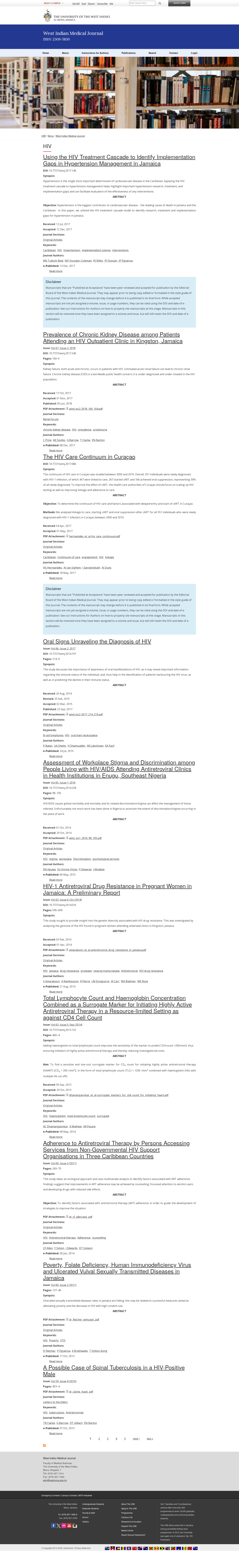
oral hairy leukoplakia (84, 735)
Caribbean (49, 250)
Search (152, 52)
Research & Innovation (131, 1521)
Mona (51, 136)
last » (150, 1438)
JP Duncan (111, 260)
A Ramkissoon (70, 981)
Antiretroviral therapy (62, 1237)
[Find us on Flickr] (63, 1527)
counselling (99, 1237)
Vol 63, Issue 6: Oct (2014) (66, 900)
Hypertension (71, 250)
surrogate (103, 1116)
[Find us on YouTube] (69, 1527)
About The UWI (128, 1504)
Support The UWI (128, 1526)
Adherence (83, 1237)
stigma (53, 859)
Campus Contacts (69, 1495)
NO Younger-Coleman (78, 260)
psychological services (106, 859)
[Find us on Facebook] (53, 1527)
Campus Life (127, 1517)
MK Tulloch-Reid (53, 260)
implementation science (96, 250)
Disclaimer (68, 1548)
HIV (59, 250)
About (65, 52)
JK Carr (115, 981)
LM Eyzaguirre (100, 981)
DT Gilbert (76, 1423)
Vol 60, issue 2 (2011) (63, 1285)
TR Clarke (49, 1423)
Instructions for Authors (95, 52)
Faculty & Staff (88, 1512)
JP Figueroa (126, 260)
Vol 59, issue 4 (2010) (63, 1381)
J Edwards (71, 1248)
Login (194, 52)
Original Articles (52, 240)
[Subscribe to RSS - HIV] (44, 1446)
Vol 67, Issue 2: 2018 (63, 348)
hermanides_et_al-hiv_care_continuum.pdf (94, 536)
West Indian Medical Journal (70, 136)
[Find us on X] (59, 1527)
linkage (109, 557)
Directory (91, 3)
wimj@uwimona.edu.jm (55, 1480)
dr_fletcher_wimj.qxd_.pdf (84, 1319)
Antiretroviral (129, 971)
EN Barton (98, 440)
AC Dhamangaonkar (55, 1126)
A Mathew (75, 1126)
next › (136, 1438)
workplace (65, 859)
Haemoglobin (57, 1116)
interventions (120, 250)
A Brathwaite (80, 1351)
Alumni (85, 1517)
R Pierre (85, 981)
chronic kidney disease (56, 429)
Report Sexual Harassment (133, 1534)
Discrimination (82, 859)
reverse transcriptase (106, 971)
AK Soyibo (59, 440)
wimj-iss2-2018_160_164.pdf (86, 409)
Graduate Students (90, 1508)
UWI (43, 136)
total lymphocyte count (81, 1116)
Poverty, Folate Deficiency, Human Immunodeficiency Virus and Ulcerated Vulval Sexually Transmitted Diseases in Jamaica (117, 1271)
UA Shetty (60, 746)
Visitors (85, 1521)
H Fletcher (49, 1351)
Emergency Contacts (50, 1495)
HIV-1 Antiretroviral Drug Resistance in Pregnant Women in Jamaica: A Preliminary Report (117, 889)
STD (62, 1340)
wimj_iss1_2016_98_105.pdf (85, 838)
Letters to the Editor (55, 1402)
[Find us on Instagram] (74, 1527)
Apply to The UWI (129, 1508)
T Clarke (85, 440)
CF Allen (48, 1248)
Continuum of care (68, 557)
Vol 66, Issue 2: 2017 (63, 648)
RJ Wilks (98, 260)
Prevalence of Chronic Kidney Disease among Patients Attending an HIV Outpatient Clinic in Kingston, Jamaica (113, 337)
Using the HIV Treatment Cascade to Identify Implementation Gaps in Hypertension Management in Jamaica (119, 160)
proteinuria (100, 429)
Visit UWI (76, 3)
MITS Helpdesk (85, 1495)
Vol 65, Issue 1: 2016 (63, 782)
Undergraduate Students (93, 1504)
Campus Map (102, 3)
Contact (173, 52)
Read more (55, 271)
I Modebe (99, 869)
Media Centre (127, 1530)
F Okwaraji (85, 869)
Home (46, 52)
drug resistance (69, 971)
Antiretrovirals (75, 1412)
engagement (89, 557)
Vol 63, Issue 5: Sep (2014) (66, 1024)
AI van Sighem (72, 567)
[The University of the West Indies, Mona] (85, 15)
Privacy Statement (83, 1548)
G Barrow (72, 440)
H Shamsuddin (76, 746)
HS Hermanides (52, 567)
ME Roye (142, 981)
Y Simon (59, 1248)
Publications (129, 52)
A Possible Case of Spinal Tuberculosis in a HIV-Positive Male (114, 1370)
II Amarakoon (51, 981)
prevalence (84, 429)
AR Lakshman (95, 746)
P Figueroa (63, 1351)
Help (111, 3)
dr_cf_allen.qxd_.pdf (80, 1217)
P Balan (47, 746)
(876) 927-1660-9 (69, 1514)
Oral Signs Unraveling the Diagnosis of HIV (97, 641)
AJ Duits (106, 567)
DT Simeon (86, 1248)
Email (84, 3)
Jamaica (53, 971)
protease (86, 971)
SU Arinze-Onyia (67, 869)
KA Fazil (109, 746)
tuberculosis (56, 1412)
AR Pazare (89, 1126)
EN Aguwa (49, 869)
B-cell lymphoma (53, 735)
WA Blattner (128, 981)
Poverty (54, 1340)
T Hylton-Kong (98, 1351)
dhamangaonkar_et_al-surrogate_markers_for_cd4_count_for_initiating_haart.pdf (118, 1095)
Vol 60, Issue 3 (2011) (64, 1163)
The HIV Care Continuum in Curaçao (89, 456)
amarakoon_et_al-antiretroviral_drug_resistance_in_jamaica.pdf (107, 950)
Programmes (127, 1512)
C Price (47, 440)
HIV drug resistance (151, 971)
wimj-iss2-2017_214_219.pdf (86, 714)
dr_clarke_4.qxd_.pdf (81, 1391)
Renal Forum (51, 419)
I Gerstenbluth (91, 567)
